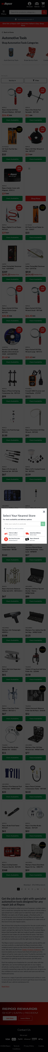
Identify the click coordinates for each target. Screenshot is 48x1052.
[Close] (44, 511)
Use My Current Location (15, 528)
